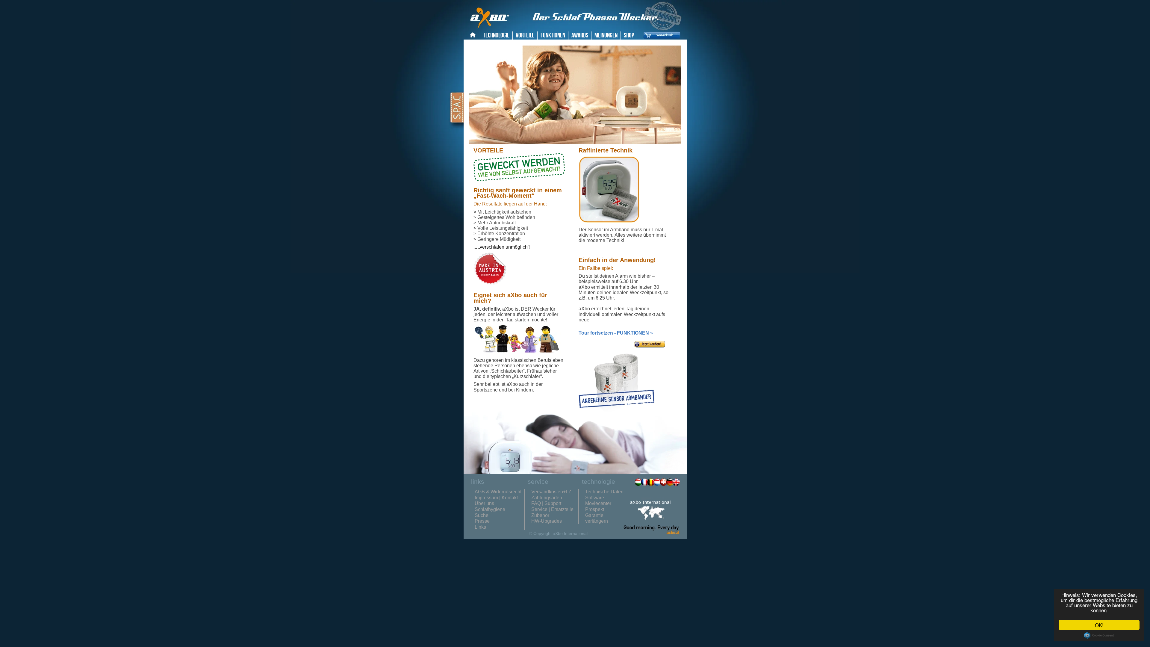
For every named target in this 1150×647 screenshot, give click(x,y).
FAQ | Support (546, 503)
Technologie (496, 35)
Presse (482, 521)
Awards (579, 35)
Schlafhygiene (490, 509)
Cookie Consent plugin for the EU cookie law (1099, 635)
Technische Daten (604, 491)
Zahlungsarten (546, 497)
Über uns (484, 503)
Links (480, 527)
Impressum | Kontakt (496, 497)
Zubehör (540, 515)
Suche (481, 515)
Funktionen (553, 35)
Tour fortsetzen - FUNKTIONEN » (616, 332)
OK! (1099, 625)
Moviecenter (598, 503)
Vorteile (525, 35)
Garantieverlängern (596, 518)
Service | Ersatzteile (552, 509)
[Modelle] (649, 349)
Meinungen (606, 35)
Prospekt (594, 509)
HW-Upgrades (546, 521)
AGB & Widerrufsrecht (498, 491)
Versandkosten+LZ (551, 491)
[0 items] (660, 39)
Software (594, 497)
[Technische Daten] (609, 221)
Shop (629, 35)
